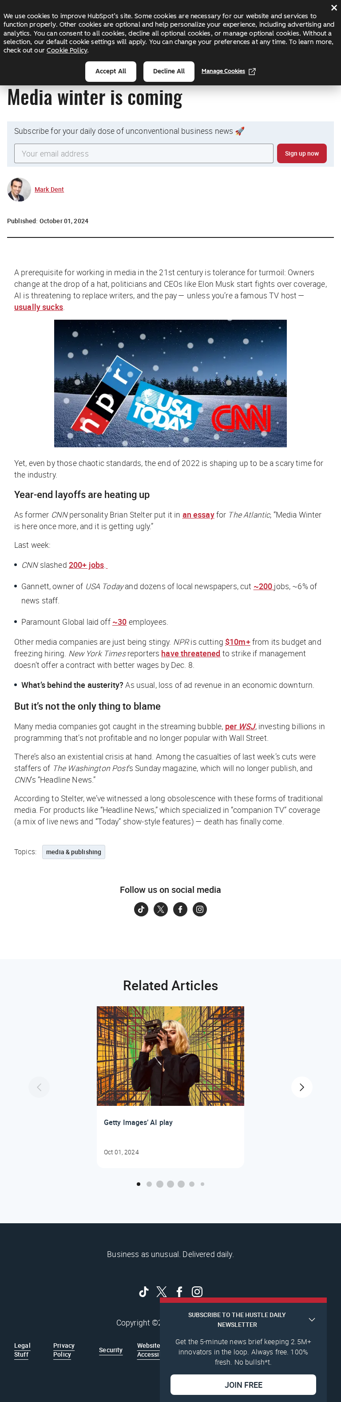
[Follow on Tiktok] (141, 909)
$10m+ (237, 641)
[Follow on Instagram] (200, 909)
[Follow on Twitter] (161, 909)
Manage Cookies (223, 71)
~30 (119, 621)
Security (111, 1350)
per (240, 726)
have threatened (190, 653)
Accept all (110, 71)
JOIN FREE (243, 1384)
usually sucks (38, 306)
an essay (198, 514)
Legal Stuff (22, 1349)
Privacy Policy (64, 1349)
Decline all (169, 71)
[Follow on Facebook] (180, 909)
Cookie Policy (67, 50)
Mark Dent (49, 189)
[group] (170, 1087)
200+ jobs (86, 564)
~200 (264, 586)
